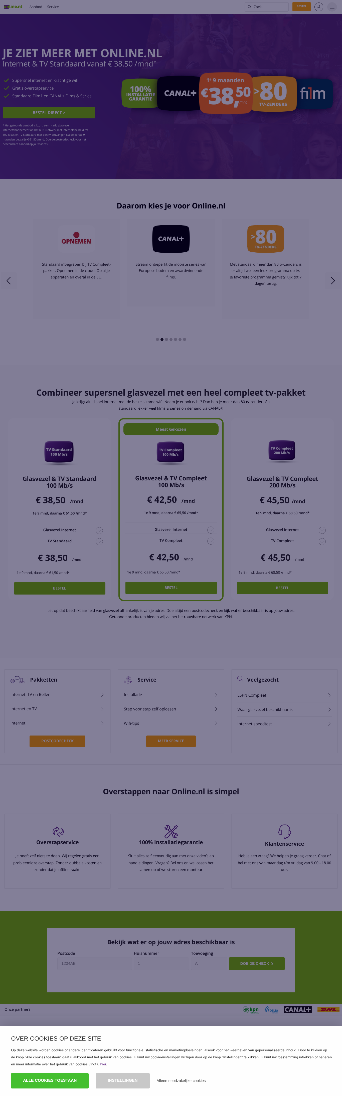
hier (103, 1064)
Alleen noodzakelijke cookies (181, 1081)
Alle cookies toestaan (50, 1080)
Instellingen (122, 1080)
